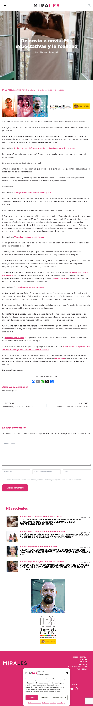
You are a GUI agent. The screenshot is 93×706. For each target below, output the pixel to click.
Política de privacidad (49, 703)
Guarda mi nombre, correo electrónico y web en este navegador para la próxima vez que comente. (44, 480)
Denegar (44, 697)
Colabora (83, 659)
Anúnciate (82, 662)
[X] (47, 382)
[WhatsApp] (76, 688)
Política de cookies (34, 703)
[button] (66, 673)
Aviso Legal (61, 703)
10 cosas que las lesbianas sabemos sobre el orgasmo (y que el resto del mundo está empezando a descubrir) (50, 522)
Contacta (83, 664)
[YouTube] (71, 688)
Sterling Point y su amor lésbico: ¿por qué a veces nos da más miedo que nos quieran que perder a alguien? (54, 567)
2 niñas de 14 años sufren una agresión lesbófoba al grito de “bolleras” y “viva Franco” (54, 536)
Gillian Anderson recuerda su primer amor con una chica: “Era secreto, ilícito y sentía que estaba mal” (55, 552)
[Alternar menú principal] (5, 5)
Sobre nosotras (80, 657)
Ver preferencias (59, 697)
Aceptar (31, 697)
